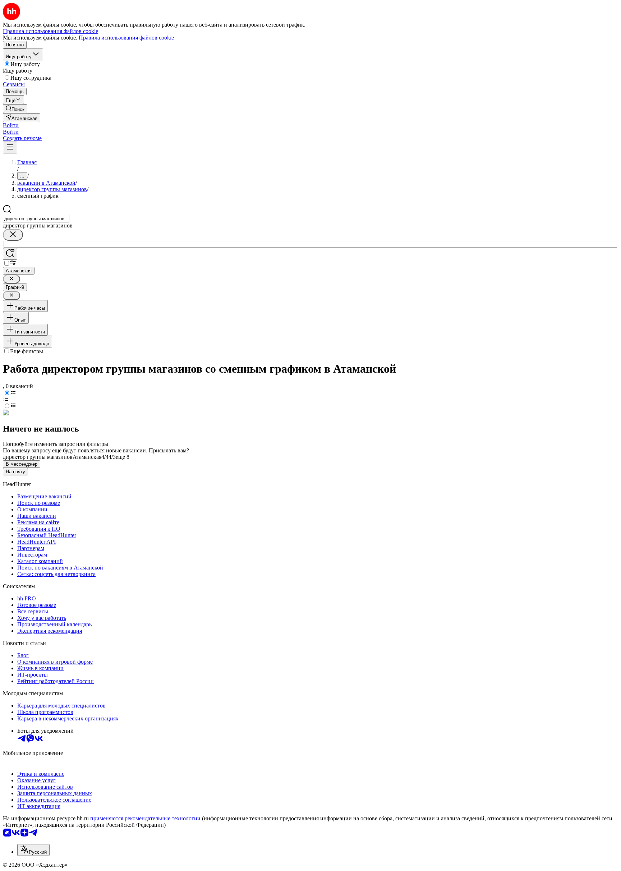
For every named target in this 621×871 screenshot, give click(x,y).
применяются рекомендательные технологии (145, 818)
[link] (15, 108)
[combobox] (36, 218)
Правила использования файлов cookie (126, 37)
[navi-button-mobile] (10, 147)
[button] (11, 125)
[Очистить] (13, 235)
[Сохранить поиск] (10, 254)
